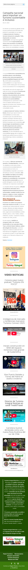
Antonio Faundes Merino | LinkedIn (13, 523)
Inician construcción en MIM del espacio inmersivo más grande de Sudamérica (14, 348)
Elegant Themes (14, 566)
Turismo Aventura (13, 557)
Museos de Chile (13, 559)
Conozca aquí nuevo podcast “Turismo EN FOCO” (14, 282)
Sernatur (9, 240)
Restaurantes (19, 554)
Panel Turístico (8, 554)
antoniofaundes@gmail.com (14, 521)
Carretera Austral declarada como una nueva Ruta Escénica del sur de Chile (14, 430)
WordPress (15, 568)
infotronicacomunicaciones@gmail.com (14, 470)
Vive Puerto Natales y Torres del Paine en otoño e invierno (14, 376)
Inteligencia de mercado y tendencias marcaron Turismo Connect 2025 (14, 321)
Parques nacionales (13, 556)
